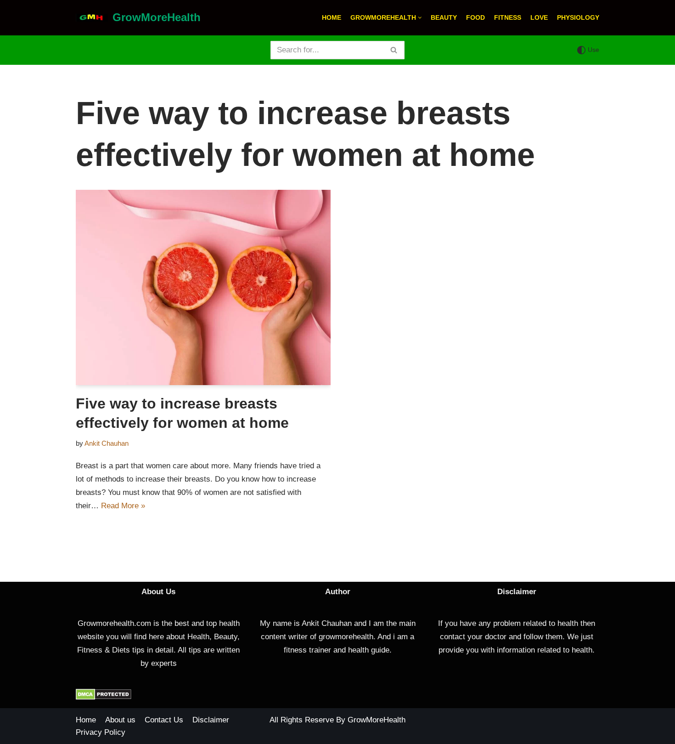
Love (539, 17)
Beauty (444, 17)
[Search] (394, 50)
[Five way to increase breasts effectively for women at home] (203, 287)
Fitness (507, 17)
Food (475, 17)
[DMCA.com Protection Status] (103, 697)
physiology (578, 17)
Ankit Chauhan (106, 443)
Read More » (123, 505)
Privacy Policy (100, 732)
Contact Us (164, 720)
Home (331, 17)
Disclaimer (210, 720)
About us (120, 720)
